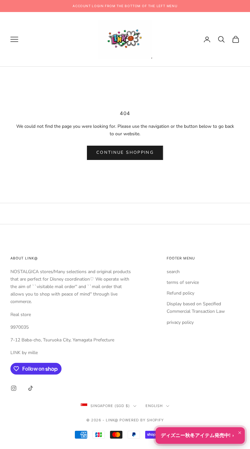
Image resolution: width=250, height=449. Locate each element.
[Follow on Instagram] (13, 388)
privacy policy (180, 322)
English (154, 405)
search (173, 272)
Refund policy (180, 293)
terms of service (183, 282)
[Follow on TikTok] (30, 388)
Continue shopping (125, 152)
